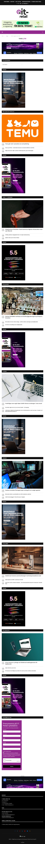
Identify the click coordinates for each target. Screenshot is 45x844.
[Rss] (27, 3)
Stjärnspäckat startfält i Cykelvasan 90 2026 (14, 579)
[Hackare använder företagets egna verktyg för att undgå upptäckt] (22, 475)
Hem (2, 36)
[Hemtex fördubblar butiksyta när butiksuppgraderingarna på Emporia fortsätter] (22, 301)
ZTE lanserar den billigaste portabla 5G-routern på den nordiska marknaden (20, 670)
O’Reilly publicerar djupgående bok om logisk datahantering (17, 234)
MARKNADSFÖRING (26, 1)
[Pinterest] (20, 3)
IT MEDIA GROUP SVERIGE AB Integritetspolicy (11, 824)
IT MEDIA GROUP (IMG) (36, 1)
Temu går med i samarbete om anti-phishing (17, 144)
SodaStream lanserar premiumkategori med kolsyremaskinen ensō (23, 575)
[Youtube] (24, 3)
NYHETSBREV (6, 1)
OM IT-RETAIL (18, 1)
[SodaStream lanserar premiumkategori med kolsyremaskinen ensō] (22, 560)
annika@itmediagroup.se (10, 814)
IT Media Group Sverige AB (31, 839)
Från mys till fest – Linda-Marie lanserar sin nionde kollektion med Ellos (19, 147)
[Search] (42, 32)
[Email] (27, 831)
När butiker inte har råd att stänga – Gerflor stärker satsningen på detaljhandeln (21, 321)
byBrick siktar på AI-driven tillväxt (12, 237)
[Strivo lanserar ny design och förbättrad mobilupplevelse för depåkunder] (22, 647)
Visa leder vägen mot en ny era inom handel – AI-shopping (17, 407)
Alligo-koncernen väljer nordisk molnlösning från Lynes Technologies (19, 150)
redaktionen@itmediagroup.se (8, 817)
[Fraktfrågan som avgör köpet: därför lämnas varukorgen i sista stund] (22, 388)
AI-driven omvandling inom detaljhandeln (13, 324)
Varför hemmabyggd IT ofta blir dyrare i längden (15, 497)
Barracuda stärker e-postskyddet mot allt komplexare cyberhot (18, 494)
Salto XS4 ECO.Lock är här (10, 667)
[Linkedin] (22, 3)
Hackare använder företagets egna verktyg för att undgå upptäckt (22, 490)
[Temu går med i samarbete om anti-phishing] (22, 128)
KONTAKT (12, 1)
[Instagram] (18, 3)
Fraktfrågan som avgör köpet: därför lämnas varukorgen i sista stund (23, 403)
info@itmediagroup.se (9, 804)
